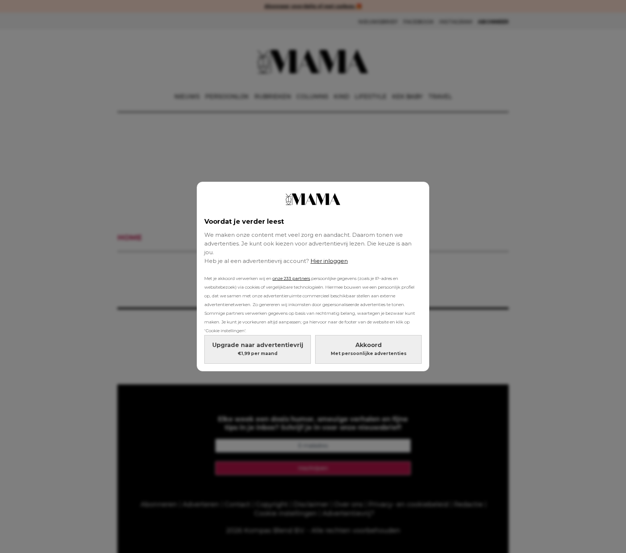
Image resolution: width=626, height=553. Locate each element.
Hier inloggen (329, 260)
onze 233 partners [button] (291, 278)
